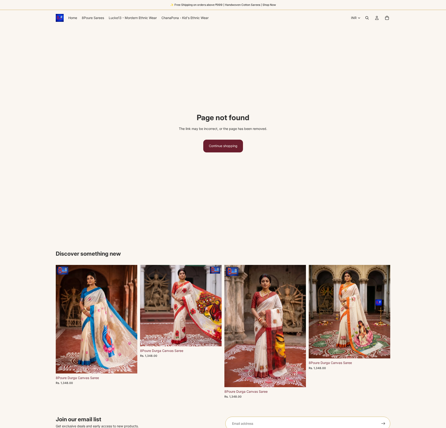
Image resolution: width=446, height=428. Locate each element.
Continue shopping (223, 146)
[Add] (130, 366)
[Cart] (387, 18)
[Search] (367, 18)
